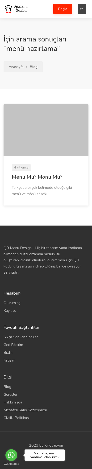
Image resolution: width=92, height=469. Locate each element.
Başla (62, 9)
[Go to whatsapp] (11, 455)
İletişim (9, 360)
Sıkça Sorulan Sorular (21, 337)
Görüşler (10, 394)
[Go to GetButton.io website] (11, 464)
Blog (34, 66)
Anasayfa (16, 66)
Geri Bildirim (13, 344)
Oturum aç (12, 302)
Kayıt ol (10, 310)
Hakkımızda (13, 402)
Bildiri (8, 352)
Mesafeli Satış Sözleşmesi (25, 410)
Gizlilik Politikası (16, 417)
